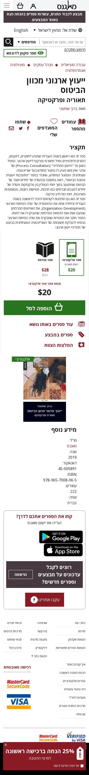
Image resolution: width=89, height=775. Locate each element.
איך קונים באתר (76, 664)
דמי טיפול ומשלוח (74, 689)
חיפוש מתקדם (74, 49)
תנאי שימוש (14, 639)
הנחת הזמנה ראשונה (72, 672)
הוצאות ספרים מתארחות (70, 648)
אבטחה (80, 714)
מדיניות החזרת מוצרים (72, 706)
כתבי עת (80, 623)
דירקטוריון (41, 648)
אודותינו (42, 623)
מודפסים (28, 42)
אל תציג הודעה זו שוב (66, 765)
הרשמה (20, 574)
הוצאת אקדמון (76, 639)
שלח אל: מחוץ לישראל (57, 30)
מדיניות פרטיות (13, 631)
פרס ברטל (15, 648)
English (21, 30)
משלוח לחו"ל (77, 697)
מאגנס (72, 446)
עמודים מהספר (73, 125)
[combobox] (62, 42)
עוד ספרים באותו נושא (51, 324)
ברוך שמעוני (68, 108)
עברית (72, 502)
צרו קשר (42, 631)
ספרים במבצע (59, 334)
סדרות (81, 631)
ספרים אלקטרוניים (74, 681)
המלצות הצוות (58, 345)
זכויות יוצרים (14, 623)
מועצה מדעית (38, 639)
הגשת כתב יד (39, 656)
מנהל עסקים (43, 64)
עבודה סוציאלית (73, 64)
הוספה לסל (39, 308)
